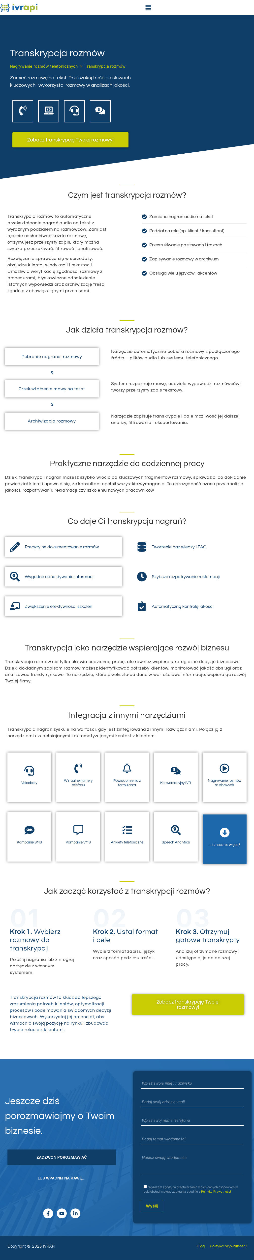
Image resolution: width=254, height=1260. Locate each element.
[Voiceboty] (29, 771)
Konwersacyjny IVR (175, 783)
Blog (201, 1246)
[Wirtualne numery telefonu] (78, 768)
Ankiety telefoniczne (127, 842)
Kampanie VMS (78, 842)
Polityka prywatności (228, 1246)
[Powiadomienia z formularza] (127, 768)
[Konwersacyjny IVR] (176, 771)
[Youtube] (62, 1213)
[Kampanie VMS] (78, 830)
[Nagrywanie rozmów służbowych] (225, 768)
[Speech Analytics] (176, 830)
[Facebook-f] (48, 1213)
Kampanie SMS (29, 842)
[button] (148, 7)
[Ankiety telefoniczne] (127, 830)
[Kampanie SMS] (29, 830)
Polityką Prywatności (216, 1191)
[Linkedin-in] (75, 1213)
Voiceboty (29, 783)
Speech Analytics (176, 842)
